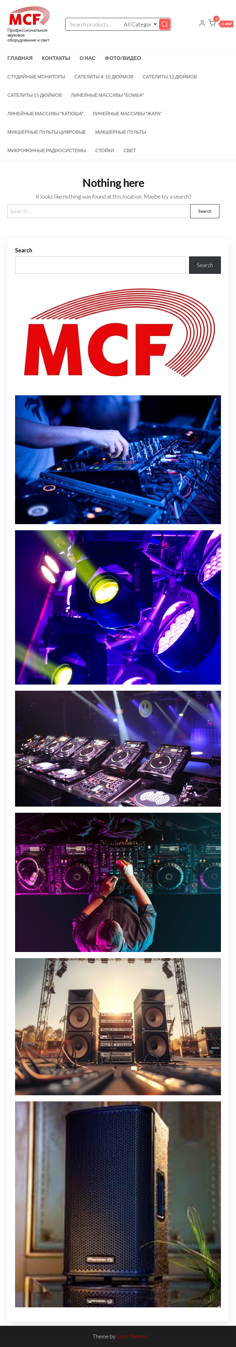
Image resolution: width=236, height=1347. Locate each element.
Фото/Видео (123, 58)
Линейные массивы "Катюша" (45, 113)
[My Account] (202, 24)
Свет (130, 150)
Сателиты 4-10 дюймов (103, 76)
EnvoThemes (131, 1336)
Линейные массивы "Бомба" (107, 95)
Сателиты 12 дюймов (170, 76)
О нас (88, 58)
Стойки (104, 150)
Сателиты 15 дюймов (34, 95)
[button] (220, 24)
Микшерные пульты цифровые (46, 132)
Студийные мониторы (36, 76)
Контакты (56, 58)
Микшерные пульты (120, 132)
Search (23, 250)
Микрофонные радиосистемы (46, 150)
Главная (20, 58)
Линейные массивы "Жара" (127, 113)
